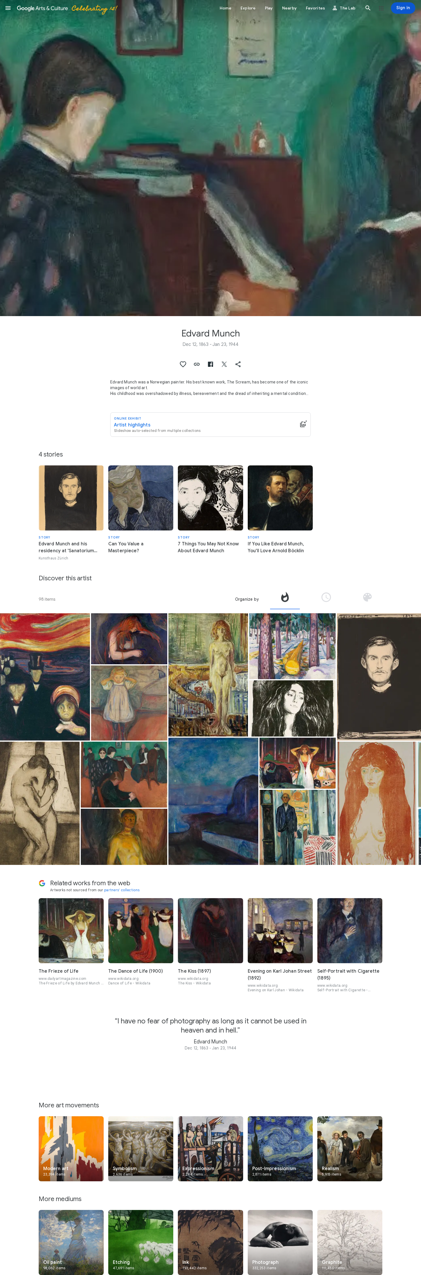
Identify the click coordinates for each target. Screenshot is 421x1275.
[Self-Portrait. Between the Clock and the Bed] (297, 827)
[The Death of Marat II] (208, 675)
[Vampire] (129, 638)
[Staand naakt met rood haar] (376, 803)
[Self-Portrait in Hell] (124, 837)
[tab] (285, 599)
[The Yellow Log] (292, 646)
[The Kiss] (40, 803)
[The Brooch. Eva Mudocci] (292, 708)
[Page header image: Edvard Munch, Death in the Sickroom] (210, 158)
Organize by (247, 599)
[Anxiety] (45, 677)
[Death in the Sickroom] (124, 775)
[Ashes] (297, 763)
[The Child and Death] (129, 703)
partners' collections (121, 890)
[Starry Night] (213, 801)
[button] (8, 8)
